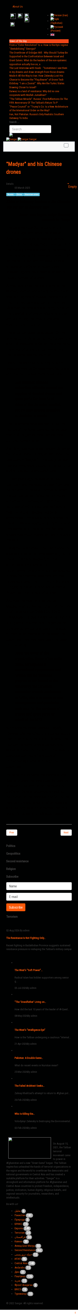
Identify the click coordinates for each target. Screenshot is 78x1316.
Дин (17, 1271)
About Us (17, 6)
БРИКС (18, 1223)
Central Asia (21, 1263)
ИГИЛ (18, 1258)
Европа (19, 1228)
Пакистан (20, 1215)
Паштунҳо (20, 1276)
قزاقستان (20, 1237)
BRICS (18, 1289)
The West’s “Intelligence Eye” (30, 1029)
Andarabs (20, 1267)
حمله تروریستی (23, 1254)
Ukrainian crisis (31, 194)
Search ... (14, 122)
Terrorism (20, 1232)
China (19, 194)
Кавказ (18, 1241)
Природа (20, 1219)
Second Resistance (25, 1250)
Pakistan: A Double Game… (29, 1057)
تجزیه (18, 1280)
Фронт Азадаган (24, 1285)
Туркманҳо (21, 1293)
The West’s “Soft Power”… (29, 970)
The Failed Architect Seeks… (30, 1085)
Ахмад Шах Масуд (25, 1245)
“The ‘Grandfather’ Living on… (30, 1001)
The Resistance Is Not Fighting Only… (26, 937)
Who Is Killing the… (25, 1113)
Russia (10, 194)
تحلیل (18, 1210)
